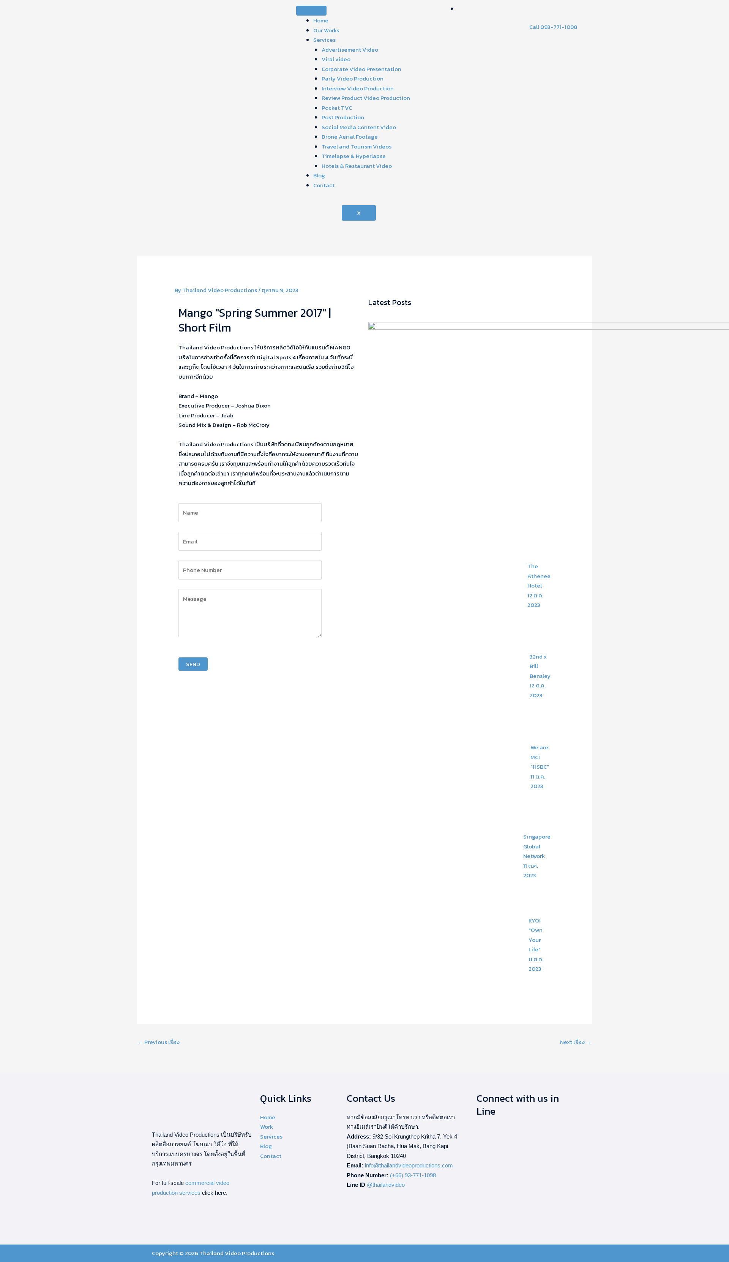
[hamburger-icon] (311, 11)
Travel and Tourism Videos (356, 146)
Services (324, 39)
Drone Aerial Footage (350, 136)
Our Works (326, 30)
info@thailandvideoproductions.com (409, 1165)
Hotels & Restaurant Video (357, 165)
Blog (319, 175)
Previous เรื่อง (158, 1042)
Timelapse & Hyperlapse (354, 156)
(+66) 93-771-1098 (413, 1175)
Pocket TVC (337, 107)
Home (320, 20)
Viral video (336, 59)
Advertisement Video (350, 49)
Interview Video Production (358, 88)
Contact (324, 185)
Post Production (343, 117)
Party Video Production (352, 78)
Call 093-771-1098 (553, 26)
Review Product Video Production (366, 97)
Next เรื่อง (576, 1042)
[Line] (460, 8)
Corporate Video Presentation (361, 69)
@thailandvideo (386, 1184)
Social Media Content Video (359, 127)
